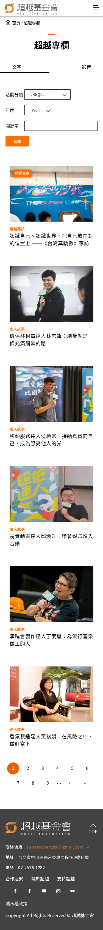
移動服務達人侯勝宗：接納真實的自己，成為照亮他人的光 (51, 439)
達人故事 (17, 329)
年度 (9, 110)
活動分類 (14, 94)
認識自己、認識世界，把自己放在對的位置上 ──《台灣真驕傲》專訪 (51, 239)
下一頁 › (70, 783)
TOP (93, 831)
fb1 (15, 891)
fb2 (29, 891)
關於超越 (40, 878)
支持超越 (66, 878)
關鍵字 (12, 125)
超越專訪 (17, 229)
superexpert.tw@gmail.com (57, 847)
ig (58, 891)
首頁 (16, 23)
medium (72, 891)
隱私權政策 (16, 903)
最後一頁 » (85, 783)
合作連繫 (14, 878)
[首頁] (31, 8)
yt (44, 891)
